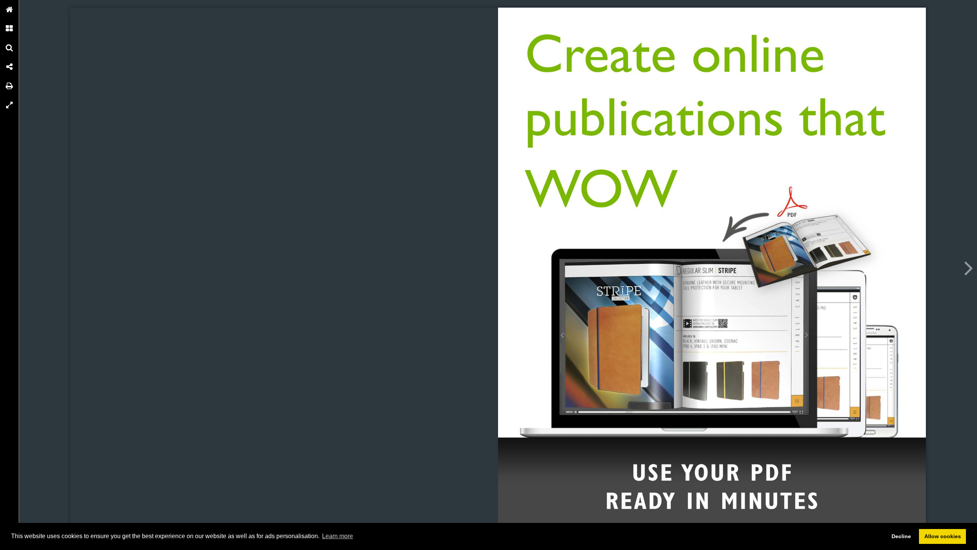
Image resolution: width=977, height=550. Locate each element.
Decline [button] (901, 536)
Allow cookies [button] (942, 536)
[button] (9, 9)
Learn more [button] (337, 536)
